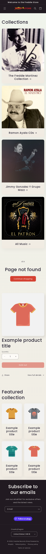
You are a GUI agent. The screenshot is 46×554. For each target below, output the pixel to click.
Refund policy (21, 544)
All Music (21, 244)
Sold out (23, 365)
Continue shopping (23, 279)
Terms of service (24, 548)
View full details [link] (34, 375)
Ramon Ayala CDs (21, 132)
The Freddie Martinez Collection (23, 77)
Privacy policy (33, 544)
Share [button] (7, 375)
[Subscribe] (38, 509)
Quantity (5, 352)
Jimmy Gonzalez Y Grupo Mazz (23, 188)
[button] (4, 8)
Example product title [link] (12, 431)
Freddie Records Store (21, 541)
